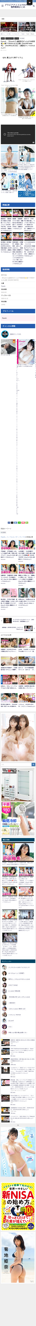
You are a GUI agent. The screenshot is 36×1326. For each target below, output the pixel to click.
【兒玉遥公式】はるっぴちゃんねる (19, 997)
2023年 (22, 38)
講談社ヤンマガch (15, 334)
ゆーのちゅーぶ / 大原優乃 (16, 973)
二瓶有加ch (11, 1003)
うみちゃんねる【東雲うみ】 (17, 1008)
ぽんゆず (11, 1020)
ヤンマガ (17, 38)
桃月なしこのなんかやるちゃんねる (19, 979)
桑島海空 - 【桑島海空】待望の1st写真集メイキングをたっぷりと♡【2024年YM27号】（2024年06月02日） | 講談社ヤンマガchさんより (6, 224)
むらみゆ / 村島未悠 (14, 991)
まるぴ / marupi (13, 985)
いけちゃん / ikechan (14, 1014)
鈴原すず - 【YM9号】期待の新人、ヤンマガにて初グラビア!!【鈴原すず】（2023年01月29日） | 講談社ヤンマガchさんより (29, 224)
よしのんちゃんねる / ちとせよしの (19, 967)
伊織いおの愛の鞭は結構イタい (17, 1032)
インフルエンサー (9, 38)
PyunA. (2, 38)
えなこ (10, 1026)
